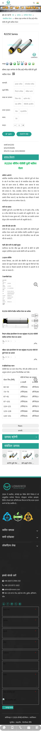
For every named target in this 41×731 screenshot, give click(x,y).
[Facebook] (7, 603)
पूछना (10, 134)
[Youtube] (3, 603)
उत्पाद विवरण (9, 157)
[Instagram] (19, 603)
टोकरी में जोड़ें (24, 134)
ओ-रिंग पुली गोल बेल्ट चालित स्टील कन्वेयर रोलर (13, 463)
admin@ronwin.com (12, 589)
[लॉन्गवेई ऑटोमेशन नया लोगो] (14, 486)
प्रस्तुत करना (9, 707)
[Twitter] (15, 603)
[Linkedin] (11, 603)
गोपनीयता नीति (26, 722)
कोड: (5, 151)
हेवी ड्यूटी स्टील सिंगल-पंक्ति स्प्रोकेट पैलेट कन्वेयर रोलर (28, 463)
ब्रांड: (5, 148)
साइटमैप (18, 722)
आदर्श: (6, 145)
